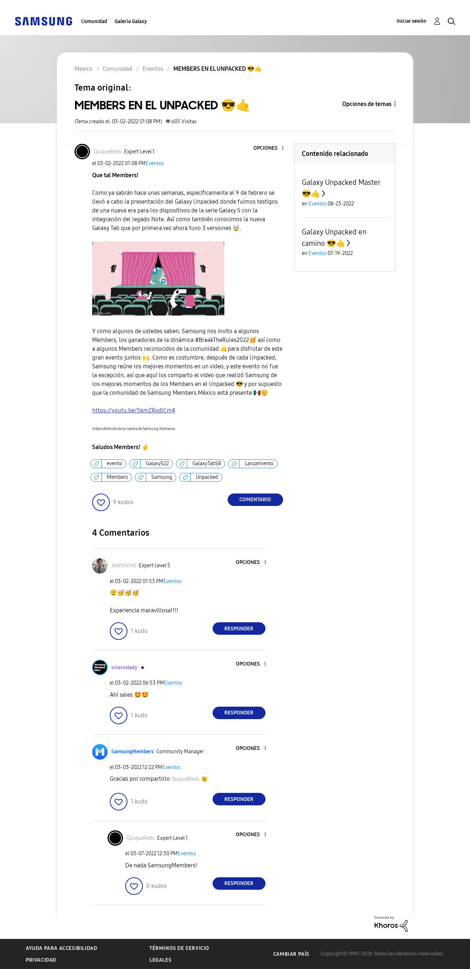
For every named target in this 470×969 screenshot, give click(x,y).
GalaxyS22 (157, 463)
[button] (270, 148)
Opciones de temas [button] (366, 104)
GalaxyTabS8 (206, 463)
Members (117, 477)
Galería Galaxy (131, 21)
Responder (238, 629)
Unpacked (207, 477)
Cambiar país (291, 954)
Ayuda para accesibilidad (61, 948)
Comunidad (94, 21)
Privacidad (41, 960)
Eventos (155, 163)
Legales (160, 960)
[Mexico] (43, 20)
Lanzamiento (259, 463)
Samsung (161, 477)
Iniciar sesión (411, 21)
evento (114, 463)
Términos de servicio (179, 948)
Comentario (255, 499)
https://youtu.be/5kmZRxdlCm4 (133, 410)
